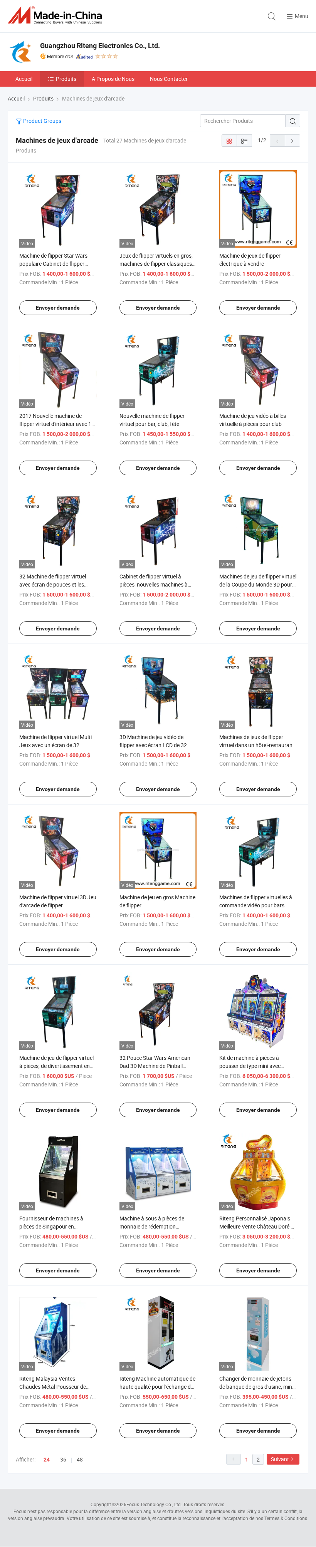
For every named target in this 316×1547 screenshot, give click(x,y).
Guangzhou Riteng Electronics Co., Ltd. (100, 46)
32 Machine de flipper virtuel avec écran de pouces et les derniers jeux (52, 584)
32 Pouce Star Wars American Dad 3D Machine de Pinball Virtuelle (154, 1066)
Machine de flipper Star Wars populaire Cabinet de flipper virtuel (53, 263)
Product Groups (41, 120)
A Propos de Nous (113, 78)
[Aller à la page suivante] (292, 140)
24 (47, 1459)
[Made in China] (56, 15)
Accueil (23, 78)
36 (63, 1459)
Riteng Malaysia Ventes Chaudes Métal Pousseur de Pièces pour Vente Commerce (54, 1386)
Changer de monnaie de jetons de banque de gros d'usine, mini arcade (256, 1386)
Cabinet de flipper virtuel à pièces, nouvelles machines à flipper (153, 584)
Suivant (280, 1459)
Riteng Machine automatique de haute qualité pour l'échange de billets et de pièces (157, 1386)
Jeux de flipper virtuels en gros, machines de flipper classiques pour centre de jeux (156, 263)
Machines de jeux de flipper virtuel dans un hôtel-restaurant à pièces (256, 745)
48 (80, 1459)
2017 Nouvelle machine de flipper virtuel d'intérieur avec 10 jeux (56, 424)
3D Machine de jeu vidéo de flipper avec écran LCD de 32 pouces (153, 745)
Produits (66, 78)
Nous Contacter (169, 78)
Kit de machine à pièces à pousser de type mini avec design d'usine (250, 1066)
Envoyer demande (58, 308)
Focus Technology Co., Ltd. (154, 1504)
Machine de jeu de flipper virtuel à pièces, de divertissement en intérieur (56, 1066)
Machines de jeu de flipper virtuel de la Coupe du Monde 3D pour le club (257, 584)
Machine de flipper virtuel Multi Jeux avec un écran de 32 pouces (55, 745)
